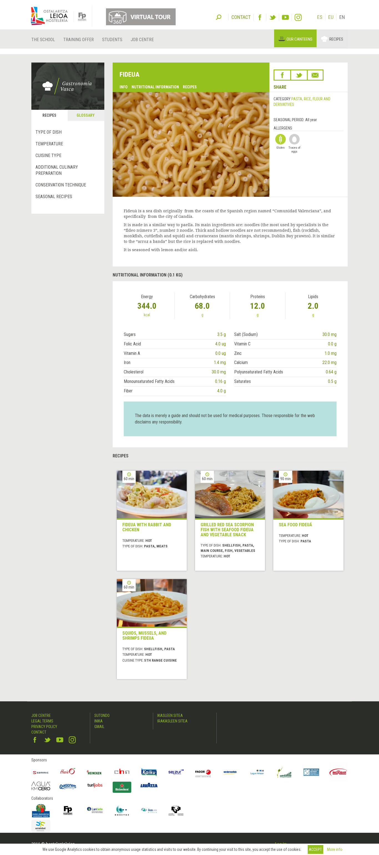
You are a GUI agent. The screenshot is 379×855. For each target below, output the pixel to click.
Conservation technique (61, 185)
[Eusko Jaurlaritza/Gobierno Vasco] (40, 810)
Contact (38, 732)
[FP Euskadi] (68, 810)
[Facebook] (259, 17)
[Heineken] (94, 772)
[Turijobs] (94, 785)
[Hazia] (68, 772)
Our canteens (299, 39)
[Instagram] (298, 17)
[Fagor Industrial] (203, 772)
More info (334, 849)
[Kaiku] (149, 772)
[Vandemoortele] (230, 772)
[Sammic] (40, 772)
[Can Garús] (284, 772)
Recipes (336, 39)
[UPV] (176, 810)
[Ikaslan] (149, 810)
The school (43, 39)
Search (218, 17)
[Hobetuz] (122, 810)
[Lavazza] (149, 784)
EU (330, 17)
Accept (315, 849)
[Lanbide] (94, 810)
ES (319, 17)
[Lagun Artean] (257, 772)
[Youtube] (285, 17)
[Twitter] (272, 17)
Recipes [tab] (49, 115)
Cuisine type (48, 155)
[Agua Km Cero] (40, 786)
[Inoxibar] (338, 772)
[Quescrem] (68, 787)
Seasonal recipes (54, 196)
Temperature (49, 143)
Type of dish (49, 132)
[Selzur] (176, 772)
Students (112, 39)
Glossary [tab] (86, 115)
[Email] (315, 75)
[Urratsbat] (40, 826)
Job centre (142, 39)
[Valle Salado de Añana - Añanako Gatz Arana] (311, 772)
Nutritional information (155, 87)
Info (124, 87)
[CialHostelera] (122, 772)
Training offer (78, 39)
